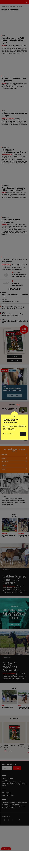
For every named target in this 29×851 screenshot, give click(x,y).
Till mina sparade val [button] (8, 433)
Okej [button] (23, 434)
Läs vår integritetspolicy (9, 429)
